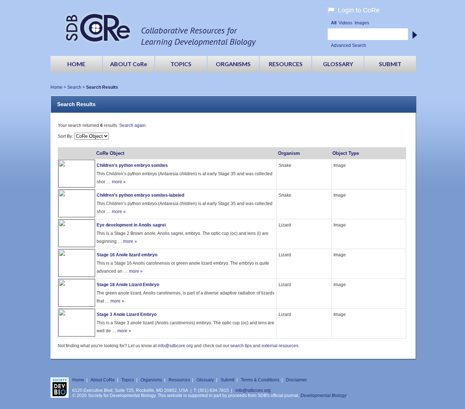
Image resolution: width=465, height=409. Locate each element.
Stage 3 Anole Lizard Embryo (127, 314)
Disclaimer (296, 379)
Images (362, 22)
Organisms (151, 379)
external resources (280, 345)
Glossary (205, 379)
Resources (179, 379)
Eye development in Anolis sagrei (131, 225)
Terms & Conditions (260, 379)
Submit (227, 379)
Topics (127, 379)
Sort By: (66, 136)
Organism (289, 153)
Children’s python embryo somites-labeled (140, 195)
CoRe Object (110, 153)
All (333, 22)
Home (56, 87)
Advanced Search (348, 45)
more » (119, 181)
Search (74, 87)
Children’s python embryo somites (132, 165)
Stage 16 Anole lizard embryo (127, 254)
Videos (345, 22)
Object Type (345, 153)
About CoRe (102, 379)
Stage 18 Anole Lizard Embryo (128, 284)
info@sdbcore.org (175, 345)
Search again (132, 125)
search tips (241, 345)
